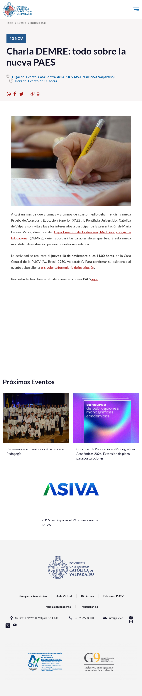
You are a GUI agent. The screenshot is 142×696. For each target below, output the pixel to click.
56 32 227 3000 (84, 618)
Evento (21, 22)
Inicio (9, 22)
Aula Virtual (64, 596)
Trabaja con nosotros (57, 606)
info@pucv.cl (116, 618)
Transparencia (89, 606)
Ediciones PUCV (113, 596)
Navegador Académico (32, 596)
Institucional (38, 22)
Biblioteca (87, 596)
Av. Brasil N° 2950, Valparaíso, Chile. (37, 618)
